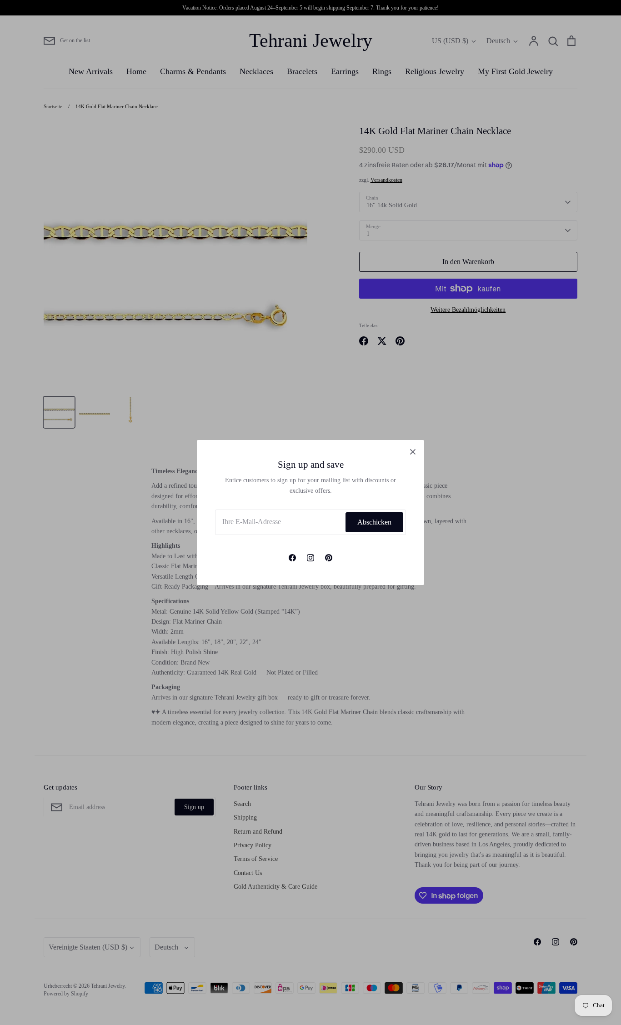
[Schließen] (413, 451)
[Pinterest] (329, 558)
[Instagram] (310, 558)
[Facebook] (292, 558)
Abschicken (374, 522)
